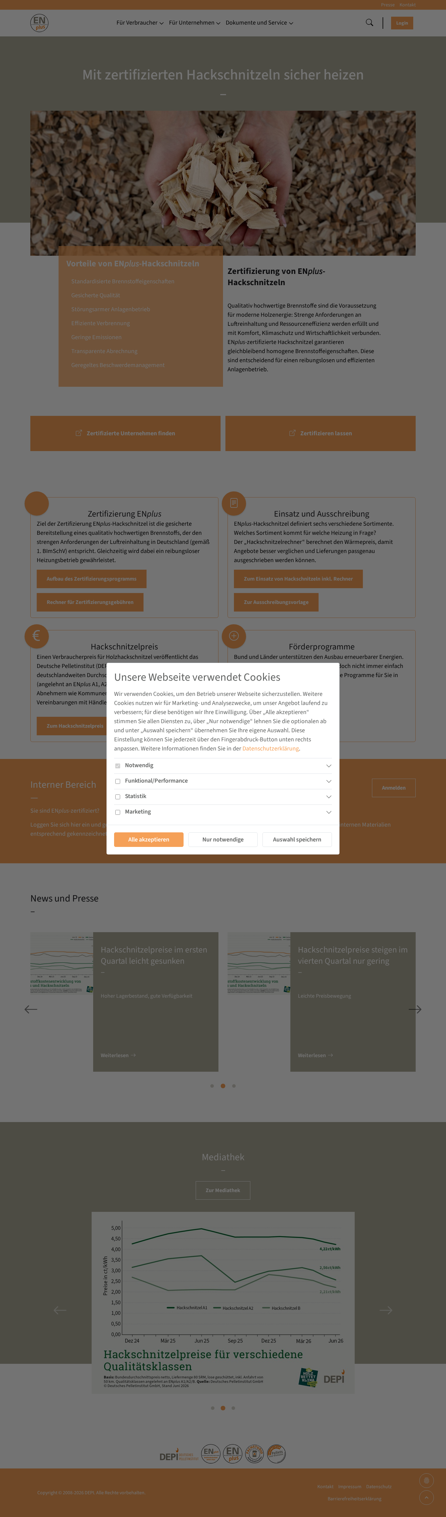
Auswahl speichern (297, 839)
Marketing (138, 811)
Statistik (135, 796)
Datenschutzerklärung (270, 748)
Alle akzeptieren (148, 839)
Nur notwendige (223, 839)
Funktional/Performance (156, 780)
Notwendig (139, 765)
